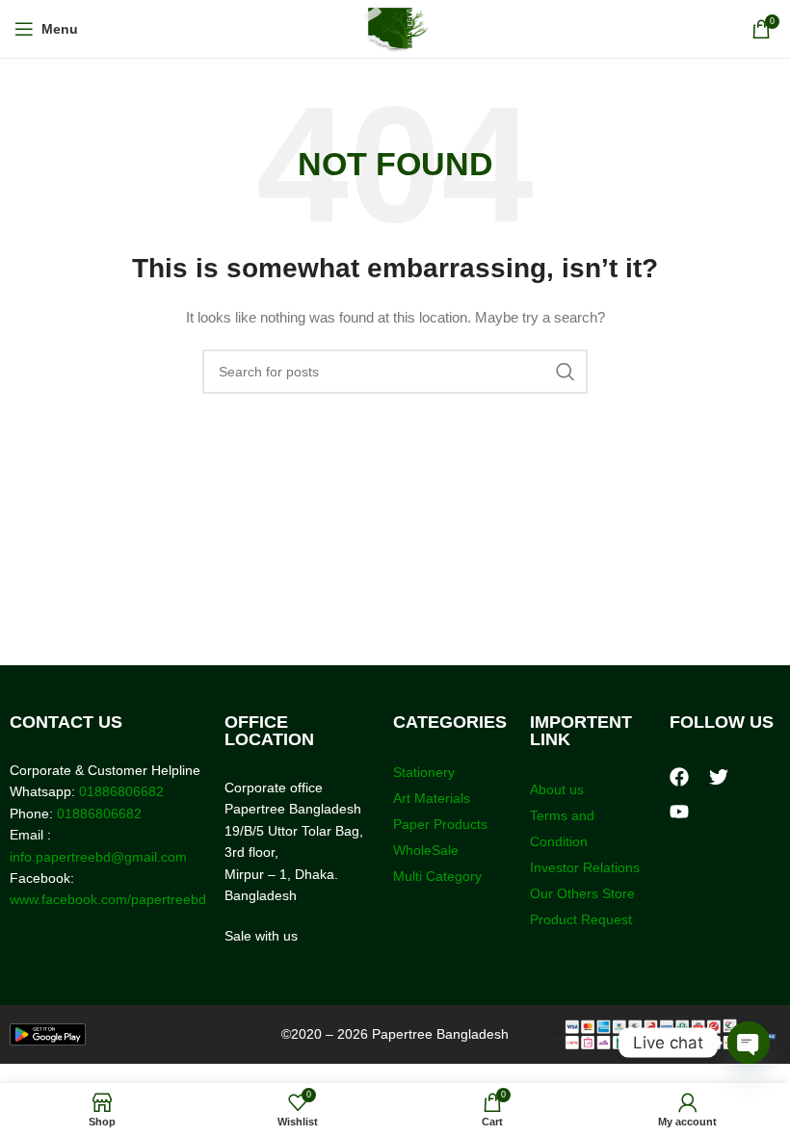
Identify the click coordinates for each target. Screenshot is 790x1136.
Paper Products (440, 824)
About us (557, 789)
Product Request (581, 919)
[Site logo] (395, 28)
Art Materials (431, 798)
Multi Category (437, 876)
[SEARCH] (565, 371)
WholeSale (426, 850)
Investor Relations (585, 867)
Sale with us (261, 935)
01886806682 (119, 791)
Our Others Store (584, 893)
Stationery (424, 772)
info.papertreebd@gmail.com (98, 857)
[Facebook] (679, 777)
